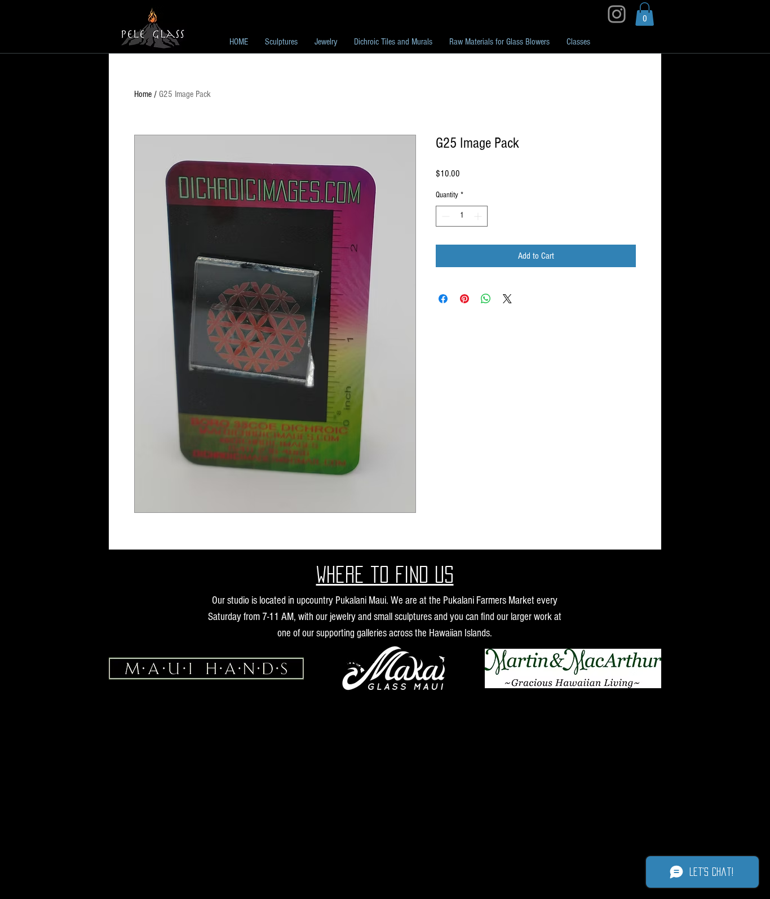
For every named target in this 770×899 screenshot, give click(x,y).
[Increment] (479, 216)
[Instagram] (617, 14)
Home (143, 94)
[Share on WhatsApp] (486, 298)
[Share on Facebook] (443, 298)
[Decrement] (444, 216)
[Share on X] (507, 298)
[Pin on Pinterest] (464, 298)
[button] (644, 14)
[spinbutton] (462, 216)
